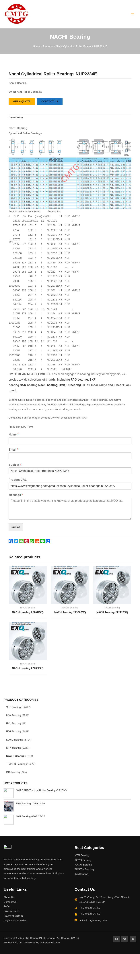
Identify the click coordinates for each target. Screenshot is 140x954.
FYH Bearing (13, 723)
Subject (15, 464)
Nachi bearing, (48, 385)
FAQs (7, 906)
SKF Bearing (13, 707)
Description (16, 117)
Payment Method (13, 915)
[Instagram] (133, 939)
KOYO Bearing (14, 739)
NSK (23, 385)
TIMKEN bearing (69, 385)
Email (13, 449)
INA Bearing (13, 772)
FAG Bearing (13, 731)
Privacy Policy (12, 911)
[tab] (16, 117)
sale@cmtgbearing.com (93, 920)
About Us (9, 897)
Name (13, 434)
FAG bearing (79, 379)
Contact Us (10, 902)
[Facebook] (116, 939)
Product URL (18, 479)
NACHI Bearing (15, 756)
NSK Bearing (13, 715)
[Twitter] (124, 939)
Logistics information (15, 920)
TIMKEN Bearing (16, 764)
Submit (15, 527)
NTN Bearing (13, 747)
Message (16, 494)
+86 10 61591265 (89, 908)
